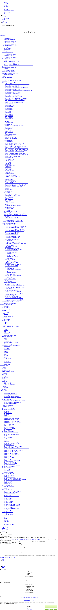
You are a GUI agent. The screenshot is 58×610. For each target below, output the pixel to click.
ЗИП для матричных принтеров (6, 467)
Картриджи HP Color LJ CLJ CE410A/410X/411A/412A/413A (14, 96)
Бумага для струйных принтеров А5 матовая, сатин (11, 396)
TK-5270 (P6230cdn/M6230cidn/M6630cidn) (11, 265)
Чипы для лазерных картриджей (6, 497)
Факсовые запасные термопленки (9, 69)
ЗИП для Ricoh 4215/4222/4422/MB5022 (9, 477)
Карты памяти (4, 386)
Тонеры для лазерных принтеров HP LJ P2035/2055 (12, 236)
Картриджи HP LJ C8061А (9, 109)
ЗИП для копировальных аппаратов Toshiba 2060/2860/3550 (12, 491)
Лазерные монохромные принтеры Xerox (10, 43)
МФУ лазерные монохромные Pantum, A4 (10, 57)
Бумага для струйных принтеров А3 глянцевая (10, 393)
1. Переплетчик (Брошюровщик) (8, 74)
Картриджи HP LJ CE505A (9, 112)
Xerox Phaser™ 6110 (8, 167)
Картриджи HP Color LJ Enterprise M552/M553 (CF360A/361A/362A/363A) (16, 97)
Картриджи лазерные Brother (8, 129)
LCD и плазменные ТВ (7, 311)
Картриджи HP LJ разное (9, 118)
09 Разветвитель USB (7, 346)
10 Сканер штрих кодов (5, 66)
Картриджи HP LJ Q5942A (9, 116)
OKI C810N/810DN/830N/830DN (10, 120)
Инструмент (4, 368)
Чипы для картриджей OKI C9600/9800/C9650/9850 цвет (12, 505)
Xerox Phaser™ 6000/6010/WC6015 (10, 165)
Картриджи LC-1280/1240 (9, 197)
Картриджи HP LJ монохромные (8, 101)
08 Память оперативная (5, 321)
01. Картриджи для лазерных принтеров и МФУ (9, 82)
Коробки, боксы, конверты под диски (7, 388)
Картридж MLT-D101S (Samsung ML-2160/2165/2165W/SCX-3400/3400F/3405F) (16, 148)
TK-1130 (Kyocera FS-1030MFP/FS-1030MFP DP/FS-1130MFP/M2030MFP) (16, 243)
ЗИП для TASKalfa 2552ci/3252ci (8, 426)
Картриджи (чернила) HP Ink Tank (10, 190)
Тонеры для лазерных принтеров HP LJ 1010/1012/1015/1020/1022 (14, 231)
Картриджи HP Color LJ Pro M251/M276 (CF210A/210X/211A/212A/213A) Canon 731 (17, 98)
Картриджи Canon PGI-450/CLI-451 (10, 181)
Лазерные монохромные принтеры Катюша (10, 44)
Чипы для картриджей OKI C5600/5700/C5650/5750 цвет (12, 503)
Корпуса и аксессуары (7, 361)
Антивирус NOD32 (5, 527)
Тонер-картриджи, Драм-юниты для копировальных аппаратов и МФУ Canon (15, 213)
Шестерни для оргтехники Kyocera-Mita (9, 524)
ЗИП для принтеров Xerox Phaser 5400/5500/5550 (11, 451)
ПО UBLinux (4, 530)
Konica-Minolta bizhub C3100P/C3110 (10, 137)
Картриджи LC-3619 (8, 198)
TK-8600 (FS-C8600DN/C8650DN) (10, 274)
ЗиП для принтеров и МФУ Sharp (7, 485)
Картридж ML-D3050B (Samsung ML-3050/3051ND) (12, 147)
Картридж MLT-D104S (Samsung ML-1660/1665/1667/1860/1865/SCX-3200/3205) (17, 149)
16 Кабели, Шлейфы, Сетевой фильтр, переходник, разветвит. (11, 345)
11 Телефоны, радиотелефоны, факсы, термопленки (9, 67)
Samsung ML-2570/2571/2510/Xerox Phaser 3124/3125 (11, 434)
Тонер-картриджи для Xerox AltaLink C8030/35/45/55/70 (13, 219)
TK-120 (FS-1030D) (8, 247)
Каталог (4, 535)
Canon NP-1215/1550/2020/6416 (8, 514)
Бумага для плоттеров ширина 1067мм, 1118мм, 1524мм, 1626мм (13, 401)
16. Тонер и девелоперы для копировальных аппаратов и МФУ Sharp (14, 300)
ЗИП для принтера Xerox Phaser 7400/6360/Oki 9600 (11, 447)
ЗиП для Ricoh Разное (7, 484)
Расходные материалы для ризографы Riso (10, 303)
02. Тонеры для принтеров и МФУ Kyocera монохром (11, 239)
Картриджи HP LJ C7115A (9, 108)
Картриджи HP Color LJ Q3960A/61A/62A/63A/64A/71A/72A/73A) (15, 100)
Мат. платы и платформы (7, 362)
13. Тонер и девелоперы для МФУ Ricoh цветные (11, 290)
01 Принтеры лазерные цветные (6, 37)
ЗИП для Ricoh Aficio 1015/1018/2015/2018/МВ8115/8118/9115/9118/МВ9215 (15, 479)
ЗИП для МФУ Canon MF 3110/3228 (9, 472)
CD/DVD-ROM (6, 331)
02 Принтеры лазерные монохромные (7, 40)
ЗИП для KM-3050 (6, 415)
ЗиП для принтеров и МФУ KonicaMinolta (8, 473)
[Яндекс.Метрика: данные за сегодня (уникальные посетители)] (29, 609)
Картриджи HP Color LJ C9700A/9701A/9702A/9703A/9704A (14, 86)
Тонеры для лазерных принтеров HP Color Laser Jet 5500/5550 (14, 227)
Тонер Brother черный (8, 277)
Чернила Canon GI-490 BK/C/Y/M (10, 202)
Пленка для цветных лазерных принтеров (8, 405)
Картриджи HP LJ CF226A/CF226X (10, 113)
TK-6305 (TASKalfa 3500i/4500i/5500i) (10, 258)
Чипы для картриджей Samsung (8, 509)
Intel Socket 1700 (6, 314)
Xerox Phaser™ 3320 (8, 162)
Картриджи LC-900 (8, 200)
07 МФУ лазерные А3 (5, 60)
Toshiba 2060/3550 (6, 520)
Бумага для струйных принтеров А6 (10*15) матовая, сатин (12, 397)
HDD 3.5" (5, 327)
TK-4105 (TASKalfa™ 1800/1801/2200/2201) (11, 256)
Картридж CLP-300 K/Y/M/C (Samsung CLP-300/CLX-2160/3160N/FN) (15, 142)
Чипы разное (5, 511)
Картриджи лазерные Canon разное (10, 134)
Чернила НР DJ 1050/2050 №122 (10, 207)
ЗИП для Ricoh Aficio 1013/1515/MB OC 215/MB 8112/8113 (12, 478)
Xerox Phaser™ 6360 (8, 169)
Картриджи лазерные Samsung (8, 141)
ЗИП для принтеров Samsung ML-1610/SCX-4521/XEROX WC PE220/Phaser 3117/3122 (16, 448)
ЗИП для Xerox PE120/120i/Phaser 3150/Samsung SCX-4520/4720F (13, 442)
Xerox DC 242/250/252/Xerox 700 (8, 437)
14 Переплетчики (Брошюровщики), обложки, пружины (10, 73)
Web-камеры (5, 357)
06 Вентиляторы (4, 317)
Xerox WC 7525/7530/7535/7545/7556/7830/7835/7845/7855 (13, 218)
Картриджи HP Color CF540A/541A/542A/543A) (12, 85)
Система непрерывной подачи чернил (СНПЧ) (10, 211)
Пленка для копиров (5, 404)
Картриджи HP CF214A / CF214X (10, 105)
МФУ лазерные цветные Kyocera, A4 (9, 59)
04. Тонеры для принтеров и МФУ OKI (9, 278)
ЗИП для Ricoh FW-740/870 (8, 483)
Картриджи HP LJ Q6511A (9, 117)
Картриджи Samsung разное (9, 157)
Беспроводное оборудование (6, 366)
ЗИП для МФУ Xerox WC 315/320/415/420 (10, 444)
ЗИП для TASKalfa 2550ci (7, 425)
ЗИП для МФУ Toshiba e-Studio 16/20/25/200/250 (11, 492)
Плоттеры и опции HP (7, 49)
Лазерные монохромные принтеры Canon (10, 41)
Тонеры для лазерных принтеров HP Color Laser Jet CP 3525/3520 (14, 229)
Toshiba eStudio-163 (6, 521)
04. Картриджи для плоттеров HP (8, 192)
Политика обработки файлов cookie (29, 604)
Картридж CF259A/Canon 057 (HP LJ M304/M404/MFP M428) (14, 102)
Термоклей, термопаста (7, 319)
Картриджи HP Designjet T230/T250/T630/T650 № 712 (13, 195)
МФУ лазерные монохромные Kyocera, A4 (10, 56)
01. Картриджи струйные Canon (8, 178)
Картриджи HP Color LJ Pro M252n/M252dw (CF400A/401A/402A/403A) (15, 99)
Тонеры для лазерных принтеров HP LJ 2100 (11, 234)
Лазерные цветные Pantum (7, 38)
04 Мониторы (4, 310)
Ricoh (4, 517)
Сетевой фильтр (6, 351)
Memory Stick (6, 387)
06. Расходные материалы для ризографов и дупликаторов (10, 301)
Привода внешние (6, 333)
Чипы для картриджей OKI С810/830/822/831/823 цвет (11, 508)
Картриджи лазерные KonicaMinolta (9, 136)
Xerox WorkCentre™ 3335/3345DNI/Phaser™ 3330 (12, 176)
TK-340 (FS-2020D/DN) (8, 253)
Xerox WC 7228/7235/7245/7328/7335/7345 (11, 217)
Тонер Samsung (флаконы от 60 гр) (10, 280)
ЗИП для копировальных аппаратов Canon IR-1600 (11, 471)
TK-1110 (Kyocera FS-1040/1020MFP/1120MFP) (12, 241)
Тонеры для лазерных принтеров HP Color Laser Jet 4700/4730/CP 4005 (15, 226)
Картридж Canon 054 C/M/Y (9, 131)
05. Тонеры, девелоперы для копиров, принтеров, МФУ (10, 223)
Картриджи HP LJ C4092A (9, 106)
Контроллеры (6, 330)
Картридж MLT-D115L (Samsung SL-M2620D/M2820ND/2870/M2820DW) (16, 153)
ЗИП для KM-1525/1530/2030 (8, 413)
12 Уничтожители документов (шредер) (8, 70)
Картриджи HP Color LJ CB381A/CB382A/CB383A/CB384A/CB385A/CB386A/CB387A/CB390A (19, 90)
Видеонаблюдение (4, 367)
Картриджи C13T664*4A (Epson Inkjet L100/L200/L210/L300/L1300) (15, 185)
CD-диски (3, 378)
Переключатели (4, 373)
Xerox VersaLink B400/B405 (9, 174)
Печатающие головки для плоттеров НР (11, 196)
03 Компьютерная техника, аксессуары (6, 304)
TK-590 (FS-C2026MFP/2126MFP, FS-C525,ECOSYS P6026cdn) (14, 269)
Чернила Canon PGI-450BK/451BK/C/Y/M (11, 203)
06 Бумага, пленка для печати (4, 390)
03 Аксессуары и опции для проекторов (9, 79)
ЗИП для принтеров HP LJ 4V (8, 459)
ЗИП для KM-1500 (6, 411)
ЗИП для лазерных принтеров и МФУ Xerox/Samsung (9, 432)
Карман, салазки (6, 328)
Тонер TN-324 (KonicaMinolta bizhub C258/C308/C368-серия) (14, 298)
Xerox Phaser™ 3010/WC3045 (9, 158)
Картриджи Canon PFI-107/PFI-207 (10, 180)
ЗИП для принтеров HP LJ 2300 (8, 455)
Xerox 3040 (5, 435)
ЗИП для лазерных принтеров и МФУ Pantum (8, 431)
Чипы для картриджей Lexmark (8, 501)
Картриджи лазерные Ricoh (8, 124)
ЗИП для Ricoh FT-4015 (7, 482)
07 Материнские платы (5, 320)
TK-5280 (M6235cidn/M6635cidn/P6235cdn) (11, 266)
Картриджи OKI (6, 119)
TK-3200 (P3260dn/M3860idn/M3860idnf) (11, 252)
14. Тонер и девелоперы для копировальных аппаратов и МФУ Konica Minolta (15, 293)
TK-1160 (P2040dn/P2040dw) (9, 245)
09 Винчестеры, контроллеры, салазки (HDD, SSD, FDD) (10, 326)
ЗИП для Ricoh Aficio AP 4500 (8, 481)
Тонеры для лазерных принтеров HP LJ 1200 (11, 233)
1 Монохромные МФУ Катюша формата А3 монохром (11, 61)
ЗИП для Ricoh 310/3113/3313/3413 (9, 475)
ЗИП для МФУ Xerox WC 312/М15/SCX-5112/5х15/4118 (12, 443)
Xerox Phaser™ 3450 (8, 164)
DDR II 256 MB (6, 322)
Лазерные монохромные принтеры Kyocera (10, 42)
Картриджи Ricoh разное (9, 128)
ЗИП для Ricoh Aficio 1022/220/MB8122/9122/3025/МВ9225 (12, 480)
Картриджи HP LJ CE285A (9, 111)
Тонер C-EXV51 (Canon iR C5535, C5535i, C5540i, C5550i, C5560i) (15, 285)
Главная (1, 535)
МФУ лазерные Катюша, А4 (8, 53)
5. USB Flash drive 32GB (7, 383)
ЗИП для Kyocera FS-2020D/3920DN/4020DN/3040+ (11, 419)
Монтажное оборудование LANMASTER (8, 371)
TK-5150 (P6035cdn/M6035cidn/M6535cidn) (11, 262)
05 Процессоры (4, 313)
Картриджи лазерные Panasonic (8, 139)
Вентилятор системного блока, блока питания (10, 318)
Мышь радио (5, 340)
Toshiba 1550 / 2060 (6, 519)
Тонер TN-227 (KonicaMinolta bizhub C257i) (11, 296)
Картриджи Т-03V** (8, 188)
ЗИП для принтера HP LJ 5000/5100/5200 (10, 452)
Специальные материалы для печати (7, 406)
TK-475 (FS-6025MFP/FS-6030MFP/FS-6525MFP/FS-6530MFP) (14, 257)
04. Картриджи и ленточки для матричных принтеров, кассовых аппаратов (13, 221)
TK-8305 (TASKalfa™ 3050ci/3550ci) (10, 272)
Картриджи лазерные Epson (8, 135)
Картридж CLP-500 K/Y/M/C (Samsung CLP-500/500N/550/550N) (14, 143)
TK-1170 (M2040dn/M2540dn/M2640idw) (11, 246)
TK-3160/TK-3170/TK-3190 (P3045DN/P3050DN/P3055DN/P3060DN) (15, 251)
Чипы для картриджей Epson (8, 498)
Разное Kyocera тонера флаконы (10, 259)
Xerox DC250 (7, 216)
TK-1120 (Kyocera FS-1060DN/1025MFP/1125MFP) (12, 242)
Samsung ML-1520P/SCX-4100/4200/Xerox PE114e (11, 433)
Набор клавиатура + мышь (7, 341)
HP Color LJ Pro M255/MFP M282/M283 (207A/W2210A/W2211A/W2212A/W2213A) (17, 84)
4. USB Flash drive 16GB (7, 382)
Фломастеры (4, 389)
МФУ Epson (5, 51)
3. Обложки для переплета (7, 75)
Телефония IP (4, 376)
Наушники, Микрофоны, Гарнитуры (9, 344)
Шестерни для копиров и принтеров (7, 512)
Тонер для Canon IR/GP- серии (9, 288)
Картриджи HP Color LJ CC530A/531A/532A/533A (12, 92)
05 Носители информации (4, 377)
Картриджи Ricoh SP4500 (9, 127)
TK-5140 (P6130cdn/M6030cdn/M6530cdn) (11, 261)
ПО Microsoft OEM (5, 529)
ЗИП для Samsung (6, 441)
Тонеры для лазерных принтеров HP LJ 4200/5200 (12, 235)
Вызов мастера (7, 557)
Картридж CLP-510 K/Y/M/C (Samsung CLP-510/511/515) (13, 144)
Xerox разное (6, 440)
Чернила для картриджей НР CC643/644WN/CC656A (13, 205)
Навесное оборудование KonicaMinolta (9, 63)
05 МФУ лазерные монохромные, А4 (7, 52)
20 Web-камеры (4, 356)
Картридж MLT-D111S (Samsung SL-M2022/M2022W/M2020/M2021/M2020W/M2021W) (18, 152)
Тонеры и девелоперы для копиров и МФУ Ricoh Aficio (13, 289)
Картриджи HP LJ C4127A (9, 107)
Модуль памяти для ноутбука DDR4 (9, 325)
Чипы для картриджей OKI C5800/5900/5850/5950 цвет (12, 504)
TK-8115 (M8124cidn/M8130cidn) (10, 270)
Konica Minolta (6, 516)
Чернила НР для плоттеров (9, 208)
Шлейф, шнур (6, 352)
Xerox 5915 (5, 436)
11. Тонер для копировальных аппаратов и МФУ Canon (12, 284)
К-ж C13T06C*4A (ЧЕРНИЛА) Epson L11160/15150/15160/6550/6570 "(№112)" (16, 183)
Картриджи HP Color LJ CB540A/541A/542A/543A (12, 91)
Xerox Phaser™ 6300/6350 (9, 168)
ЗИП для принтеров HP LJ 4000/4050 (9, 457)
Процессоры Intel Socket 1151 (8, 315)
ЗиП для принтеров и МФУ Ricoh (13, 535)
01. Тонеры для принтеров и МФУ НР (9, 224)
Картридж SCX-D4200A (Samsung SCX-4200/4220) (12, 156)
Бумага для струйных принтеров (7, 392)
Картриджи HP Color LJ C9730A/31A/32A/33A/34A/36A (13, 89)
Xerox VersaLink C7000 (8, 172)
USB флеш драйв (4, 381)
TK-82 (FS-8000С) (8, 271)
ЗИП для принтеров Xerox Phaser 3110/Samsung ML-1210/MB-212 (13, 450)
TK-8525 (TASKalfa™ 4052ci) (9, 273)
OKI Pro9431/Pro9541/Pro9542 (9, 122)
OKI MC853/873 (7, 121)
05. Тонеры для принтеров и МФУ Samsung (10, 279)
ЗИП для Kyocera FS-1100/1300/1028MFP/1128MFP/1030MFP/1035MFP (14, 417)
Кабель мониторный (7, 349)
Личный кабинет (2, 557)
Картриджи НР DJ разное (9, 191)
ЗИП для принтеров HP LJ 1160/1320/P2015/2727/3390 (11, 454)
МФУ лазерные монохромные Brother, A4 (10, 54)
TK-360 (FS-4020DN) (8, 254)
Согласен (29, 606)
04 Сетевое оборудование (4, 365)
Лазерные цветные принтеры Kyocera (9, 39)
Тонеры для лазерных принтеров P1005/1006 (11, 238)
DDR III (5, 323)
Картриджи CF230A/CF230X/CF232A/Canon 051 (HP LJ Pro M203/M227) (15, 104)
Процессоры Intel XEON (7, 364)
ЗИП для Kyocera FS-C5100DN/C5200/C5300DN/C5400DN (12, 422)
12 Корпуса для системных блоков (7, 336)
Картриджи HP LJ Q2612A (9, 115)
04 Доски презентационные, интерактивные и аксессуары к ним (13, 80)
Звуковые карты (6, 343)
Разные (5, 523)
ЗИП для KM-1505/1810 (7, 412)
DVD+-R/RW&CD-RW (7, 332)
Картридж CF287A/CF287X (9, 103)
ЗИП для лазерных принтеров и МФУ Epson (8, 409)
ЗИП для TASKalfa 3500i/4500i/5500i (9, 427)
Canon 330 (5, 513)
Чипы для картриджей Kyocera (8, 500)
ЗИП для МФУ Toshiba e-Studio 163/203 (9, 493)
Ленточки (5, 222)
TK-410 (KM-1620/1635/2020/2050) (10, 255)
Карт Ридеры (6, 329)
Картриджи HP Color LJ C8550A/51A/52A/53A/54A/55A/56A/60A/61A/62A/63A (16, 88)
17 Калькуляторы (4, 81)
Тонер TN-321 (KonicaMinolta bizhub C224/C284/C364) (13, 297)
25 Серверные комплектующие (6, 358)
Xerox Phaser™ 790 (8, 171)
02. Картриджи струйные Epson (8, 182)
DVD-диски (4, 379)
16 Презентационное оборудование (7, 77)
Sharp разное (5, 488)
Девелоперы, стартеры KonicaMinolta (10, 294)
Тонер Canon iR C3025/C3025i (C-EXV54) (11, 286)
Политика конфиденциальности (29, 600)
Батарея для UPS (6, 354)
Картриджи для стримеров (6, 385)
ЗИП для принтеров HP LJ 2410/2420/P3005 (10, 456)
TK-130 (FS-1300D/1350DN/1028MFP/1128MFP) (12, 248)
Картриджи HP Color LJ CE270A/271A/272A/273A (12, 93)
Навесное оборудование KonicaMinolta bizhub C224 (11, 64)
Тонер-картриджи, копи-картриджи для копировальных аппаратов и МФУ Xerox (15, 215)
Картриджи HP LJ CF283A (9, 114)
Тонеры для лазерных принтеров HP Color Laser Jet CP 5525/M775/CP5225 (16, 230)
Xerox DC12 (5, 438)
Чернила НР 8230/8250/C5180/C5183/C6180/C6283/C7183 (13, 206)
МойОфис (3, 528)
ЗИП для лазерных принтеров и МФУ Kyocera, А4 (9, 410)
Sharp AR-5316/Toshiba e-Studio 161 (9, 486)
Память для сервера (6, 363)
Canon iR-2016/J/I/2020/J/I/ (7, 469)
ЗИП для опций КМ (7, 430)
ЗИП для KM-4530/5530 (7, 416)
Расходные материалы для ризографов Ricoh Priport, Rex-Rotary (13, 302)
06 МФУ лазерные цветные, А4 (6, 58)
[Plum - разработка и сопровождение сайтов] (0, 596)
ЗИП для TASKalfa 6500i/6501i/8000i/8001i (10, 428)
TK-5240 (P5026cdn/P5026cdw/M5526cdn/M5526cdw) (13, 264)
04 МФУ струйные (4, 50)
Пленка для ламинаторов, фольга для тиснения (10, 72)
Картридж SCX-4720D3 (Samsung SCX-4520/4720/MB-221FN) (14, 155)
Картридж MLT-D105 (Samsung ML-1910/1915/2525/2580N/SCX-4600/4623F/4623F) (17, 150)
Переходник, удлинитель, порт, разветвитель (10, 350)
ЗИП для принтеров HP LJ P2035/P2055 (9, 464)
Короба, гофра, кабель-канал (6, 370)
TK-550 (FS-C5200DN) (8, 267)
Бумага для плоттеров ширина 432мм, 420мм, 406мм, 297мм (12, 402)
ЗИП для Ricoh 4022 (7, 476)
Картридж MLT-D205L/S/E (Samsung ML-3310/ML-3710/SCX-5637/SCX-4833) (16, 154)
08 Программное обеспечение (4, 525)
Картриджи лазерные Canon (8, 130)
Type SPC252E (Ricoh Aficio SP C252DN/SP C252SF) (13, 291)
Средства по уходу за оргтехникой (7, 494)
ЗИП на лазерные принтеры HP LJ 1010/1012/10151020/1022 (12, 465)
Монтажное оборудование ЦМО (6, 372)
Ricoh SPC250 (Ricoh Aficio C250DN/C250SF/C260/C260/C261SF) (14, 125)
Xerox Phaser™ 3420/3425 (9, 163)
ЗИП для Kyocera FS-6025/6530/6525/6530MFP (10, 420)
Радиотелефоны (6, 68)
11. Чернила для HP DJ (7, 204)
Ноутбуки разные (6, 306)
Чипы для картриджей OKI (8, 502)
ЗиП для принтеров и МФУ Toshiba (7, 489)
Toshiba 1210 (5, 518)
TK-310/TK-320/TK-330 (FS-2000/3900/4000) (11, 250)
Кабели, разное (6, 347)
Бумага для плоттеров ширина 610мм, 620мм (10, 403)
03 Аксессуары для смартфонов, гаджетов (8, 309)
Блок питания (6, 355)
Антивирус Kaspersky (5, 526)
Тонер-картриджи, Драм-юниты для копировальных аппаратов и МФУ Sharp (15, 214)
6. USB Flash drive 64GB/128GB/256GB (9, 384)
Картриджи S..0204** (7, 210)
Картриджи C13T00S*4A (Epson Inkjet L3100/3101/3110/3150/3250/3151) (15, 184)
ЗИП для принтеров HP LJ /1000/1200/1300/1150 (11, 453)
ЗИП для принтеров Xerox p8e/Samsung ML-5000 (11, 449)
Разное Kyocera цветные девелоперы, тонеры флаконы (13, 275)
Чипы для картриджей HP (7, 499)
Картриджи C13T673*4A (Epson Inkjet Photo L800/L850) (13, 186)
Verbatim (5, 380)
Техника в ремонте (12, 557)
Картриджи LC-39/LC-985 (9, 199)
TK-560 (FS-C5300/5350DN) (9, 268)
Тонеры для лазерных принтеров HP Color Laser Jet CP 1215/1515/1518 (15, 228)
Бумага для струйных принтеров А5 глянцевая (10, 395)
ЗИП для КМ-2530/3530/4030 (8, 429)
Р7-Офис (3, 531)
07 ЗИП (7, 535)
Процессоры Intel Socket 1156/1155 (9, 316)
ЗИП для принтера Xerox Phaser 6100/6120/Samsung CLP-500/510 (13, 446)
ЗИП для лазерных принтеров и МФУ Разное (8, 466)
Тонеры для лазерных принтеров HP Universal (12, 237)
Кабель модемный (6, 348)
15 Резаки (3, 76)
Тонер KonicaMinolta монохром (9, 295)
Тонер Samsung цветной (8, 281)
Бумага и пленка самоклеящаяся (6, 399)
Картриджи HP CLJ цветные (8, 83)
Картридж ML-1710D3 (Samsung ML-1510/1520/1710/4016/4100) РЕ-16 (15, 146)
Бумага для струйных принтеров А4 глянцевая (10, 394)
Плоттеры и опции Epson (7, 48)
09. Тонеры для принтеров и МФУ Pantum (10, 283)
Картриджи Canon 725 (8, 133)
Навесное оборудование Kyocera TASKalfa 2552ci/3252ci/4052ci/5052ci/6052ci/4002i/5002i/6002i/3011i (18, 65)
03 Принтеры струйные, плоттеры (7, 47)
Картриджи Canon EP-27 (9, 132)
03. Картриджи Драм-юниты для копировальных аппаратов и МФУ (12, 212)
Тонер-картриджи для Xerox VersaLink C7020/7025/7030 (13, 220)
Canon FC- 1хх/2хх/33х (7, 468)
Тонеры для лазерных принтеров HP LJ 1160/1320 (12, 232)
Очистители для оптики (7, 495)
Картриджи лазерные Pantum (8, 140)
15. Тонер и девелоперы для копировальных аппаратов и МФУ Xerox (14, 299)
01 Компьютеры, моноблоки (6, 307)
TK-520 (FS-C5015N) (8, 263)
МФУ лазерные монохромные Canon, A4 (9, 55)
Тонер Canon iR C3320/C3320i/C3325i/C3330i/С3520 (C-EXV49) (14, 287)
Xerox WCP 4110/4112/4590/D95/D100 (9, 439)
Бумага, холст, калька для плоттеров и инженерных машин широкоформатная (13, 400)
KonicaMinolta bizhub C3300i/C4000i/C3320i (11, 138)
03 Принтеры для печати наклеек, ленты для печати (9, 45)
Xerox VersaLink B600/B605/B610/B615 (11, 175)
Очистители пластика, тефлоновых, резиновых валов (11, 496)
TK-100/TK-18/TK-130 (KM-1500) (10, 240)
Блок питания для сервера (7, 360)
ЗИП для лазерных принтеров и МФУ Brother (8, 408)
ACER (5, 305)
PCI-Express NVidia (6, 334)
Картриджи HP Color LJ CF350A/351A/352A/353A (12, 95)
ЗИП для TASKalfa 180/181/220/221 (9, 424)
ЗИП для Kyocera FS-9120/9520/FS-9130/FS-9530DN (11, 421)
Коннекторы (4, 369)
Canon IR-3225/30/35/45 (7, 470)
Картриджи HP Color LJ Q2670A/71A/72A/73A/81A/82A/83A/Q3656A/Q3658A (16, 87)
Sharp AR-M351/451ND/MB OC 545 (9, 487)
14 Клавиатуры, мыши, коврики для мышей (8, 337)
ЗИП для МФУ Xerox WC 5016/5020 (9, 445)
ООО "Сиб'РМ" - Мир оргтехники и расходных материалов (29, 597)
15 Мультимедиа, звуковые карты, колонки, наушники (10, 342)
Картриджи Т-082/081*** (9, 189)
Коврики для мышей (7, 339)
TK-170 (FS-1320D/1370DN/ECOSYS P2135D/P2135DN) (13, 249)
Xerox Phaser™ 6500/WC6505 (9, 170)
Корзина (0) (2, 23)
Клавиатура (5, 338)
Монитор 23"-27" (6, 312)
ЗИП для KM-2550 (6, 414)
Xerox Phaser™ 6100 (8, 166)
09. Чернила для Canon (7, 201)
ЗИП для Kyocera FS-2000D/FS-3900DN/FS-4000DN (11, 418)
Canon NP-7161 (6, 515)
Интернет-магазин (3, 35)
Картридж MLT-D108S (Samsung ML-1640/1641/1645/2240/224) (14, 151)
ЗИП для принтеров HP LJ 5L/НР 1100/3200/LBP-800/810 (12, 460)
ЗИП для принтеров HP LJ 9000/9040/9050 (10, 462)
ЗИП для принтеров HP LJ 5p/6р (8, 461)
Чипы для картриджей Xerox (8, 510)
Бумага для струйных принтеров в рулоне (8, 398)
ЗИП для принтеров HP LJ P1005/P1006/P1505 (10, 463)
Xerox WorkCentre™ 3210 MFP (9, 173)
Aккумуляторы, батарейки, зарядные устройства (11, 353)
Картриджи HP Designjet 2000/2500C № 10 (11, 194)
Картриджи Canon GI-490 (9, 179)
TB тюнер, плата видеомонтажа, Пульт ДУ (10, 335)
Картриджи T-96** (8, 187)
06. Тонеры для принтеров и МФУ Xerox (10, 282)
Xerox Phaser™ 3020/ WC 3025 (9, 159)
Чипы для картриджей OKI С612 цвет (9, 507)
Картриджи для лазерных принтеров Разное (10, 123)
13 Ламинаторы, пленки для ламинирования (8, 71)
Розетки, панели (4, 374)
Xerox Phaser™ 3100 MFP (9, 160)
